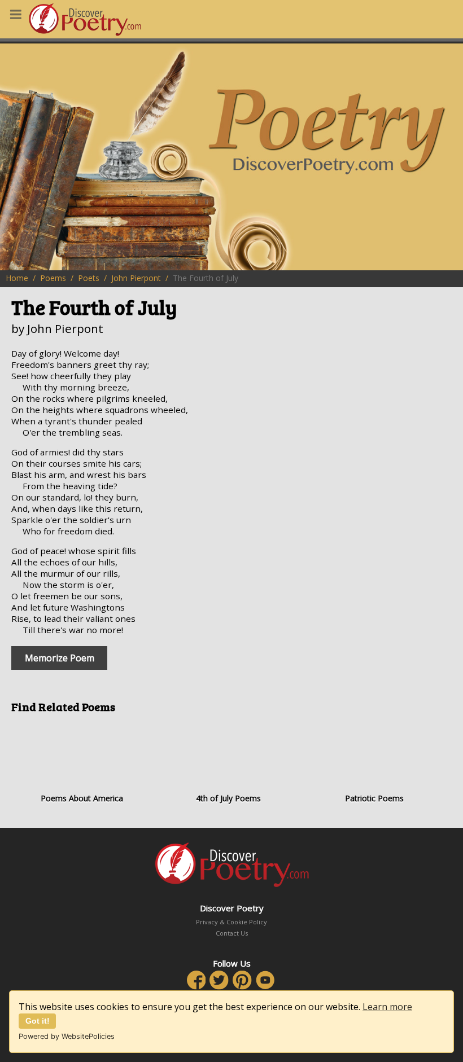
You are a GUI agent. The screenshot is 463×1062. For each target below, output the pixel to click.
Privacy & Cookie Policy (231, 922)
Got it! (37, 1020)
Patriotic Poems (374, 798)
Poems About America (82, 798)
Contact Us (232, 933)
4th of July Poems (228, 798)
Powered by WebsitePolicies (67, 1036)
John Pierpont (136, 278)
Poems (53, 278)
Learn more (387, 1006)
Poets (88, 278)
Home (17, 278)
